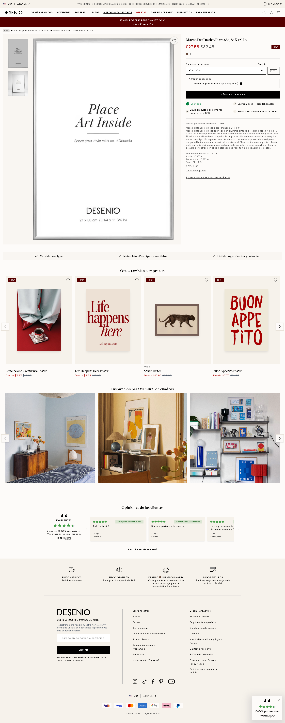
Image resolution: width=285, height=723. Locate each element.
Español (22, 3)
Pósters (80, 12)
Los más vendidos (41, 12)
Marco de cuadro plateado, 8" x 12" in (73, 30)
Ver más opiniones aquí (142, 548)
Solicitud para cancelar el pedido (204, 670)
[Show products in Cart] (278, 13)
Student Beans (141, 639)
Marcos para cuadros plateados (31, 30)
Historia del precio (196, 170)
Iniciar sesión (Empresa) (146, 660)
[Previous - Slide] (5, 327)
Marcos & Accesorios (117, 12)
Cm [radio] (260, 64)
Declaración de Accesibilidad (149, 633)
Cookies (194, 633)
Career (136, 622)
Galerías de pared (162, 12)
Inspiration (184, 12)
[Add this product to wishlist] (174, 40)
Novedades (64, 12)
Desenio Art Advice (200, 610)
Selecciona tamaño (197, 64)
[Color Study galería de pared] (50, 438)
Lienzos (95, 12)
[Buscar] (264, 12)
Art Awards (139, 654)
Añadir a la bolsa (233, 94)
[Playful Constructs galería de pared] (235, 438)
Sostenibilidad (140, 628)
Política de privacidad (89, 657)
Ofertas (141, 12)
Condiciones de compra (203, 628)
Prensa (136, 616)
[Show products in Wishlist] (271, 13)
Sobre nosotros (141, 610)
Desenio (152, 713)
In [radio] (265, 64)
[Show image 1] (18, 53)
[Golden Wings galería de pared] (142, 438)
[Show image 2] (18, 83)
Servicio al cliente (200, 616)
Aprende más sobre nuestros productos (208, 177)
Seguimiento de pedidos (203, 622)
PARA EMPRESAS (205, 12)
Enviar (83, 649)
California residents (201, 648)
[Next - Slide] (280, 327)
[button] (274, 71)
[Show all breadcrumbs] (6, 30)
